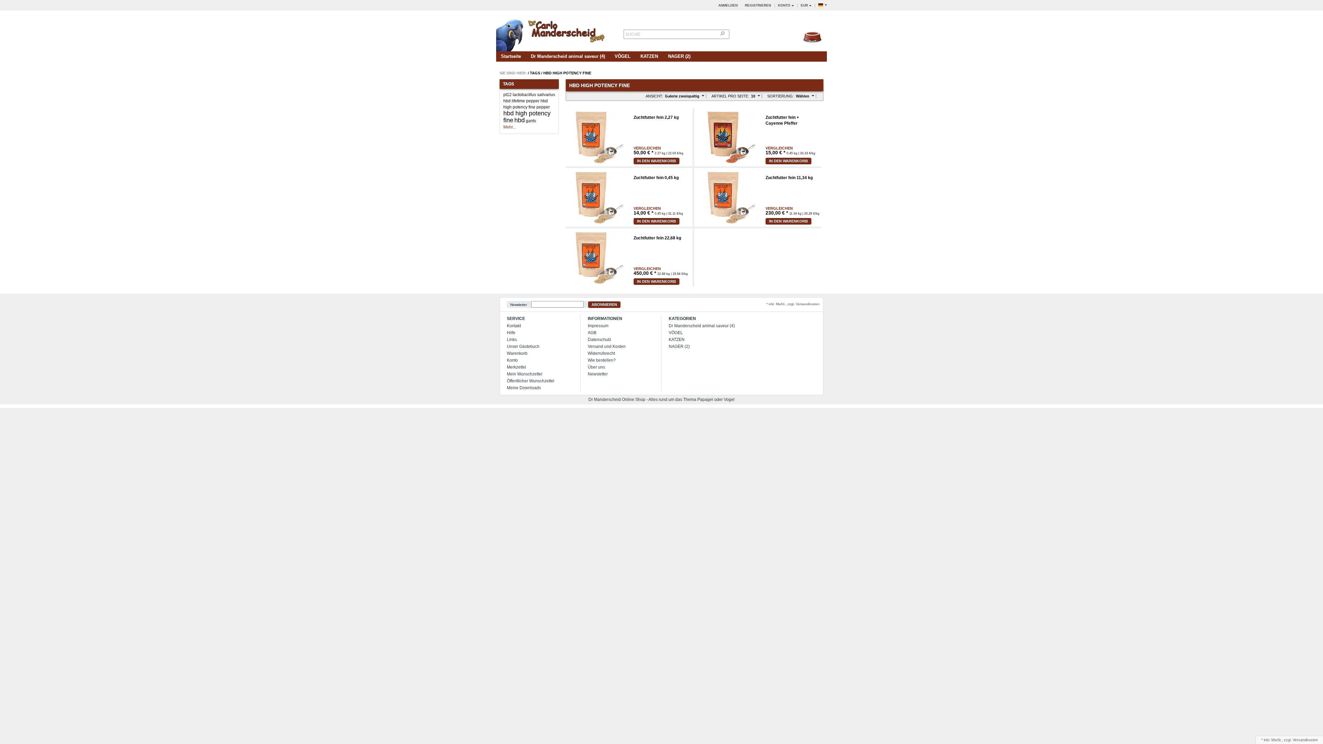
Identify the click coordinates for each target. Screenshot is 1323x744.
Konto (512, 360)
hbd (519, 120)
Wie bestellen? (602, 360)
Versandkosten (1305, 740)
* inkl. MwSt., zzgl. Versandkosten (793, 304)
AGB (592, 332)
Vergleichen (647, 148)
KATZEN (649, 56)
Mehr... (509, 127)
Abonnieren (604, 304)
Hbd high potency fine (567, 73)
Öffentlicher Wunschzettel (530, 381)
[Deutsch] (822, 5)
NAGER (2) (679, 56)
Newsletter (518, 305)
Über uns (596, 367)
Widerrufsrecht (601, 353)
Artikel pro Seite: (730, 96)
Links (512, 339)
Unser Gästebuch (523, 346)
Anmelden (728, 5)
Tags (535, 73)
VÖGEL (622, 56)
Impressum (598, 325)
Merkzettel (516, 367)
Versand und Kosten (607, 346)
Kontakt (514, 325)
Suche (632, 34)
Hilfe (511, 332)
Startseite (511, 56)
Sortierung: (780, 96)
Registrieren (758, 5)
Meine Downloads (524, 387)
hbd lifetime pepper (521, 101)
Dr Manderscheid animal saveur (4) (568, 56)
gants (531, 120)
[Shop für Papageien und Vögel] (551, 33)
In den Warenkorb (656, 161)
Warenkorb (517, 353)
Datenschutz (599, 339)
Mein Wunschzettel (524, 374)
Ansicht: (654, 96)
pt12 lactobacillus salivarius (529, 94)
